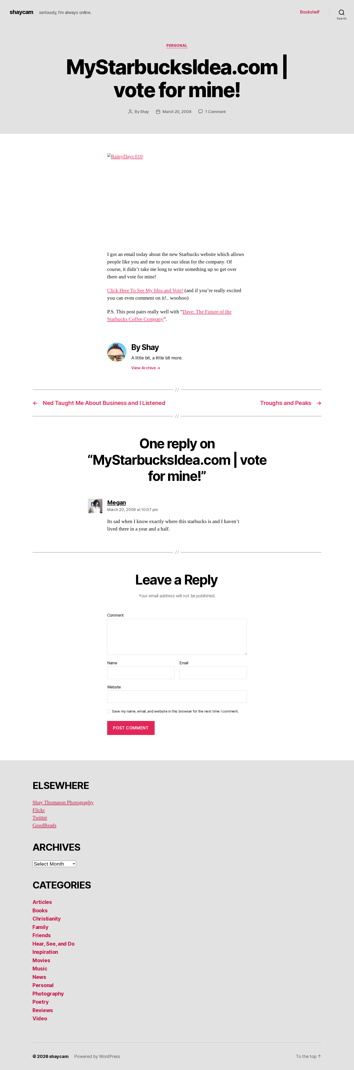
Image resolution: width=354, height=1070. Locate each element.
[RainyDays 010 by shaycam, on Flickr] (177, 198)
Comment (115, 615)
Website (114, 687)
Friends (42, 935)
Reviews (43, 1010)
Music (40, 969)
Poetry (40, 1002)
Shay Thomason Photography (63, 802)
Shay (144, 111)
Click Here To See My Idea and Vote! (145, 290)
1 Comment (215, 111)
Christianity (47, 919)
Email (183, 663)
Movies (41, 960)
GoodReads (44, 825)
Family (40, 927)
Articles (42, 902)
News (39, 977)
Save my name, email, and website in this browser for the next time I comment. (175, 711)
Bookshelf (310, 11)
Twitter (40, 817)
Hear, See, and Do (53, 944)
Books (40, 911)
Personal (176, 45)
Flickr (39, 810)
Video (40, 1019)
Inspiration (45, 952)
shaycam (21, 12)
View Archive (145, 367)
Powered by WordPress (97, 1056)
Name (112, 663)
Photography (48, 994)
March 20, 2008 (177, 111)
